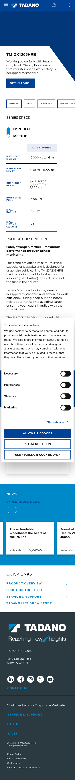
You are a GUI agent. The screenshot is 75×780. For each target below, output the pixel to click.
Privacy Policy (14, 754)
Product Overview (24, 583)
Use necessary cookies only (37, 454)
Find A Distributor (24, 590)
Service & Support (24, 596)
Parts (12, 724)
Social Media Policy (16, 758)
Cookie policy (14, 763)
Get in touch (21, 83)
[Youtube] (50, 680)
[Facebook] (20, 680)
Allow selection (37, 444)
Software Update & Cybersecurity (23, 767)
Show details (55, 422)
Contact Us (17, 688)
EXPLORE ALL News (23, 501)
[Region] (54, 5)
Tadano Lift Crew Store (29, 603)
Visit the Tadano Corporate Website (36, 705)
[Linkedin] (10, 680)
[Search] (70, 5)
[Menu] (6, 5)
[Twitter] (40, 680)
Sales (12, 733)
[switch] (65, 385)
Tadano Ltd (30, 743)
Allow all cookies (37, 433)
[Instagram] (30, 680)
